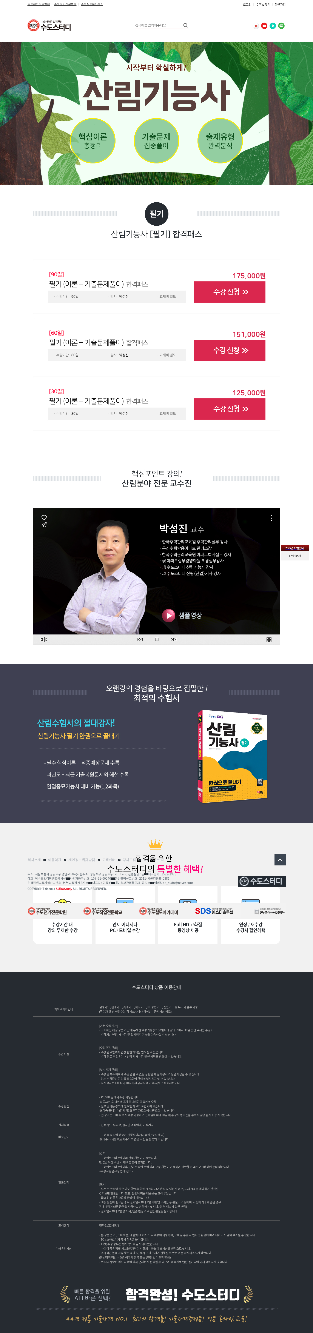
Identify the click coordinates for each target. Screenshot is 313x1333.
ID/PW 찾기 (263, 4)
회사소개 (34, 860)
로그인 (247, 4)
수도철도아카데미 (92, 4)
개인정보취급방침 (81, 860)
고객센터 (109, 860)
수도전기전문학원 (39, 4)
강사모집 (129, 860)
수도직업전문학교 (65, 4)
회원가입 (280, 4)
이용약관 (54, 860)
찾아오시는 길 (153, 860)
